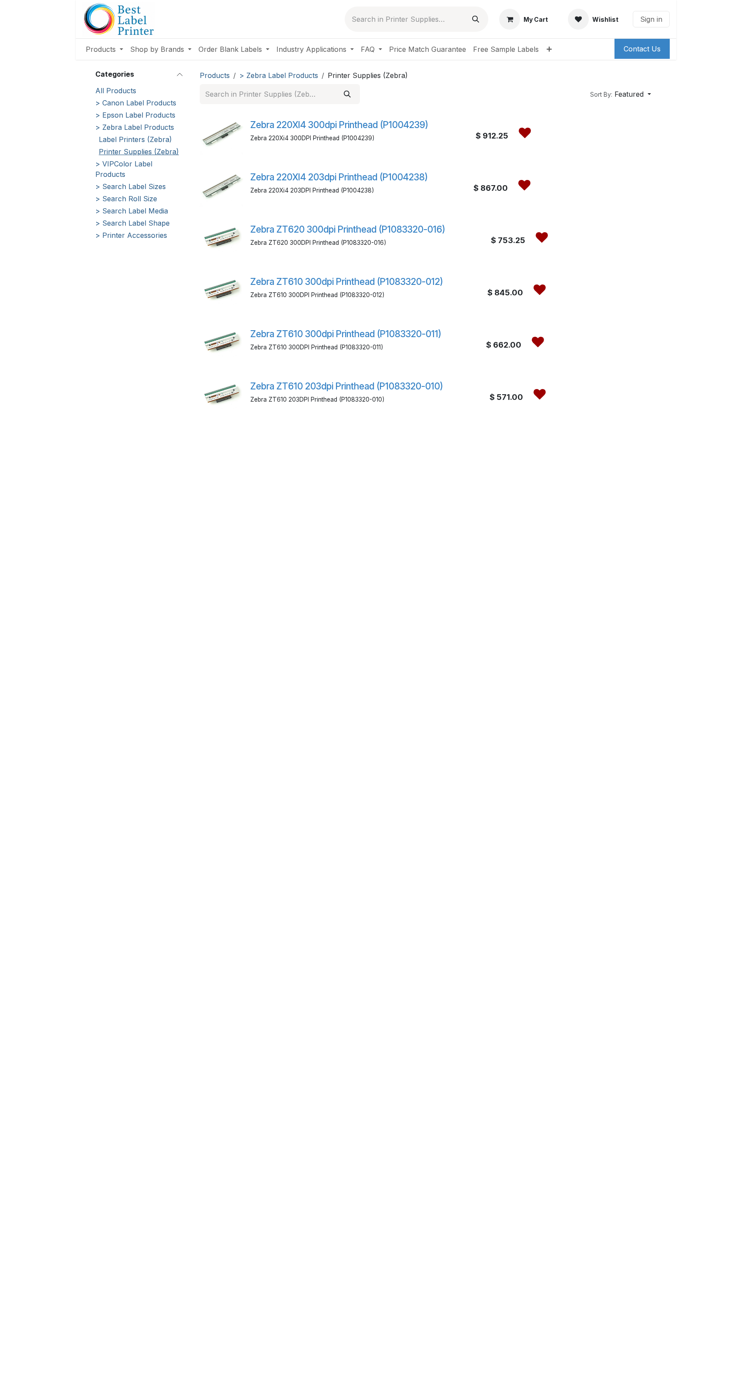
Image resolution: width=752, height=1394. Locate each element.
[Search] (475, 19)
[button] (620, 94)
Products (215, 75)
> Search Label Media (131, 210)
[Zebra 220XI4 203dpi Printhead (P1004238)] (221, 185)
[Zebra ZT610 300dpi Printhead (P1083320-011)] (221, 342)
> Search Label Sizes (130, 186)
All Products (115, 90)
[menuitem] (104, 49)
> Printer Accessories (131, 235)
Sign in (651, 19)
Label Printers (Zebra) (135, 139)
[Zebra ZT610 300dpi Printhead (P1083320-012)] (221, 289)
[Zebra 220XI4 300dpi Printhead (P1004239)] (221, 133)
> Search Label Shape (132, 223)
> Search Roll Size (126, 198)
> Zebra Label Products (134, 127)
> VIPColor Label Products (123, 169)
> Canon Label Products (135, 102)
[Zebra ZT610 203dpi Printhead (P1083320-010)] (221, 394)
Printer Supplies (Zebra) (139, 151)
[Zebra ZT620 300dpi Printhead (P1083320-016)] (221, 237)
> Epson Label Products (135, 115)
